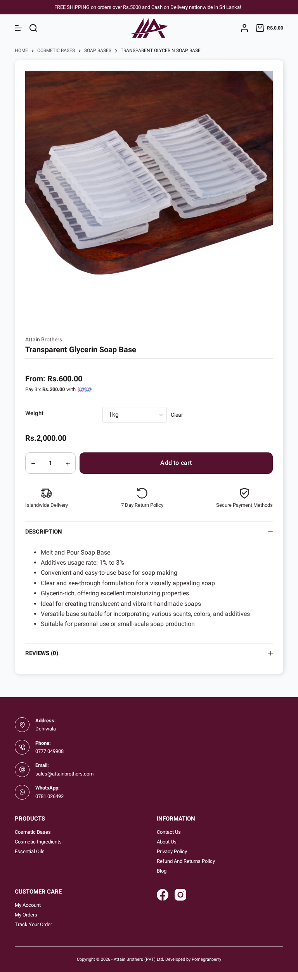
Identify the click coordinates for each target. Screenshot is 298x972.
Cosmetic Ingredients (38, 841)
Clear (177, 415)
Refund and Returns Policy (186, 861)
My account (28, 905)
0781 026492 (49, 796)
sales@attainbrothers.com (64, 774)
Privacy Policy (172, 851)
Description (43, 531)
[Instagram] (180, 895)
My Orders (26, 915)
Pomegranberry (206, 959)
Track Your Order (33, 924)
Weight (34, 413)
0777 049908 (49, 751)
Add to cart (176, 462)
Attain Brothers (43, 339)
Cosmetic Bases (33, 832)
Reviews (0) (41, 653)
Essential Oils (30, 851)
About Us (167, 841)
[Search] (33, 28)
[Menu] (18, 27)
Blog (161, 870)
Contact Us (169, 832)
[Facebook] (162, 895)
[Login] (244, 28)
